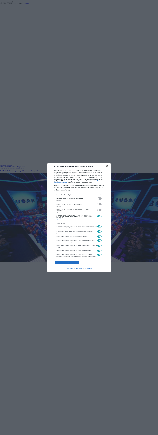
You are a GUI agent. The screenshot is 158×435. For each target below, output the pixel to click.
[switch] (99, 198)
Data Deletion (69, 268)
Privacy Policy (88, 268)
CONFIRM (67, 262)
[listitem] (79, 195)
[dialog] (79, 217)
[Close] (107, 166)
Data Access (79, 268)
